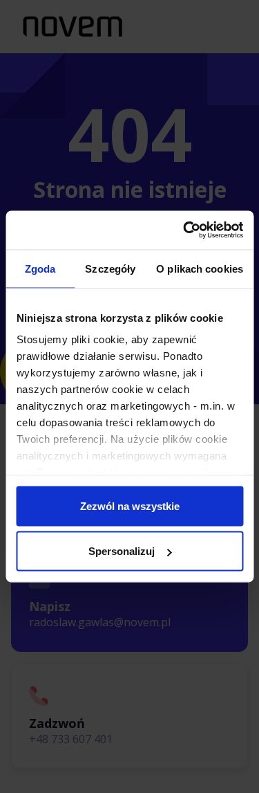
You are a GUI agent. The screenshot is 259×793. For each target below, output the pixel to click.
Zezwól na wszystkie (130, 505)
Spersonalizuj (121, 551)
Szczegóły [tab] (110, 268)
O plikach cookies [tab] (199, 268)
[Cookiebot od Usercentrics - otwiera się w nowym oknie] (184, 230)
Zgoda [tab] (40, 268)
